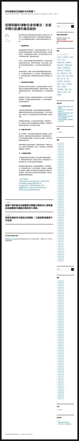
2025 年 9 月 (61, 157)
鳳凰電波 (59, 94)
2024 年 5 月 (61, 183)
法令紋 (58, 76)
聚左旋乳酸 (68, 84)
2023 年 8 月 (61, 198)
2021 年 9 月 (61, 235)
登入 (59, 420)
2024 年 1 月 (61, 190)
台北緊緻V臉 (66, 57)
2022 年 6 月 (61, 220)
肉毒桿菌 (64, 86)
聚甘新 (58, 86)
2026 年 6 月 (61, 146)
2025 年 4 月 (61, 165)
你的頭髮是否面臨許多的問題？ (20, 11)
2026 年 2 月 (61, 151)
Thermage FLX (64, 54)
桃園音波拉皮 (68, 70)
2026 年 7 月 (61, 144)
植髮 (58, 73)
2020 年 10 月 (61, 253)
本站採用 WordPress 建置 (26, 434)
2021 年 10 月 (61, 233)
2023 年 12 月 (61, 191)
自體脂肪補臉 (60, 89)
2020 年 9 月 (61, 254)
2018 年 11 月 (61, 259)
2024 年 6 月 (61, 182)
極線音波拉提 (64, 73)
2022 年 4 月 (61, 224)
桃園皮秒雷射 (60, 65)
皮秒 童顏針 (59, 81)
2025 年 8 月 (61, 159)
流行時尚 (60, 132)
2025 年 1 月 (61, 170)
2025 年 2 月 (61, 169)
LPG (58, 54)
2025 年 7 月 (61, 161)
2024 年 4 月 (61, 185)
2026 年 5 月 (61, 148)
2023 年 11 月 (61, 193)
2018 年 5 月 (61, 261)
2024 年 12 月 (61, 172)
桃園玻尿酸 (68, 62)
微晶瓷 (71, 57)
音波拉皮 (65, 92)
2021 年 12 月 (61, 230)
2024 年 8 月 (61, 178)
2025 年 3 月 (61, 167)
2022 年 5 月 (61, 222)
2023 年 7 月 (61, 199)
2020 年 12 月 (61, 249)
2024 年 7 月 (61, 180)
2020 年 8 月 (61, 256)
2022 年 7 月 (61, 219)
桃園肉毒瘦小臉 (68, 65)
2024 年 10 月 (61, 175)
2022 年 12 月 (61, 211)
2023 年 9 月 (61, 196)
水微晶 (69, 73)
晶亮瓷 (58, 59)
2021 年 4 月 (61, 243)
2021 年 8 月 (61, 236)
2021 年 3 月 (60, 245)
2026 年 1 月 (61, 153)
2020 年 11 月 (61, 251)
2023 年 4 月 (61, 204)
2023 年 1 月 (60, 209)
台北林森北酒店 (12, 239)
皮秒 (68, 78)
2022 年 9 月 (61, 215)
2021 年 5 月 (61, 241)
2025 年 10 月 (61, 156)
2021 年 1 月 (60, 248)
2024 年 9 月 (61, 177)
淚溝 (67, 76)
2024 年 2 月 (61, 188)
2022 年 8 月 (61, 217)
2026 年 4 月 (61, 149)
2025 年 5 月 (61, 164)
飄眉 (69, 92)
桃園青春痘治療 (66, 67)
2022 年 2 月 (61, 227)
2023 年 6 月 (61, 201)
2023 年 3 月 (61, 206)
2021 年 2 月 (61, 246)
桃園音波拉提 (60, 70)
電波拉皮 (59, 92)
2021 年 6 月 (61, 240)
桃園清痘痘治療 (60, 62)
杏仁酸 (63, 59)
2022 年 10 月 (61, 214)
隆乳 (70, 89)
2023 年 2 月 (61, 207)
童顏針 (58, 84)
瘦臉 (58, 78)
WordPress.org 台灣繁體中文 (65, 424)
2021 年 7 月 (61, 238)
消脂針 (63, 76)
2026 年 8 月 (61, 143)
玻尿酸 (71, 76)
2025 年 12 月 (61, 154)
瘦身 (62, 78)
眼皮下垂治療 (67, 81)
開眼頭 (66, 89)
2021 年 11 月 (61, 232)
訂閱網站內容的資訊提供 (63, 422)
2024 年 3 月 (61, 186)
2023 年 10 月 (61, 194)
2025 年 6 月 (61, 162)
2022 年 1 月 (61, 228)
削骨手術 (59, 57)
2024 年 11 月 (61, 174)
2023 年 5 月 (61, 203)
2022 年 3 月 (61, 225)
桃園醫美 (59, 67)
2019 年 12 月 (61, 257)
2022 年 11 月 (61, 212)
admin (6, 39)
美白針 (63, 84)
